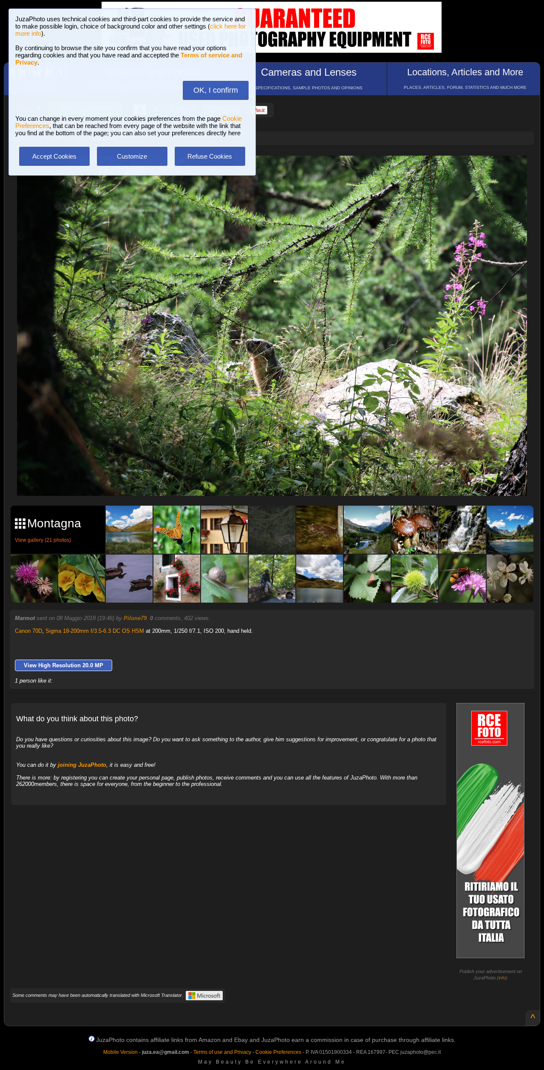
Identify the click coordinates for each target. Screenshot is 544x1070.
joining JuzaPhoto (82, 765)
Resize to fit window (277, 171)
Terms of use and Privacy (222, 1052)
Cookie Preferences (278, 1052)
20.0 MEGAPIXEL (278, 479)
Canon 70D (28, 631)
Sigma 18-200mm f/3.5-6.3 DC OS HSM (94, 631)
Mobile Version (120, 1052)
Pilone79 (135, 618)
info (502, 977)
